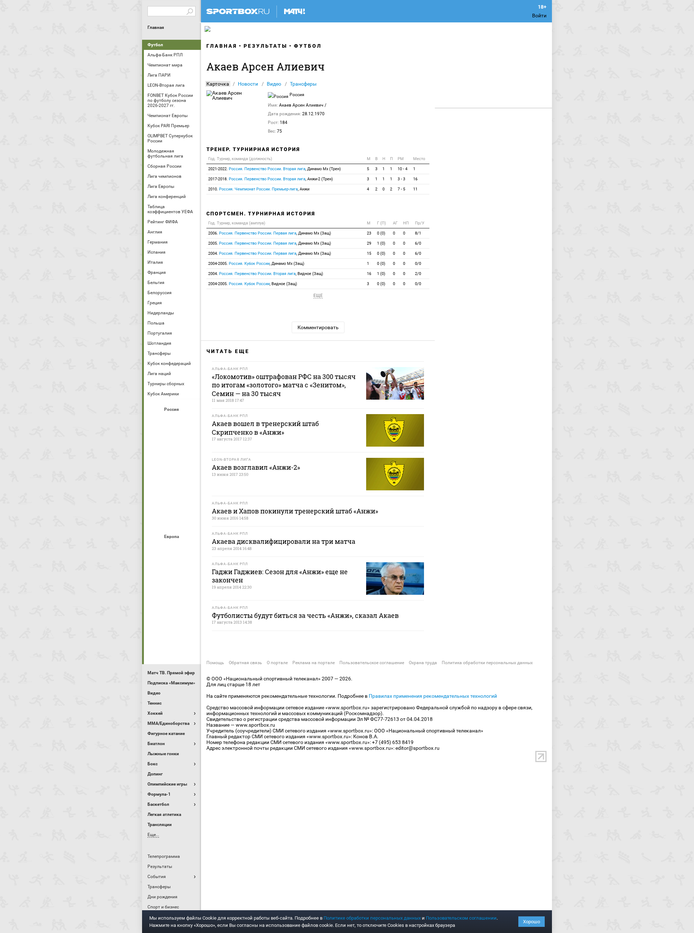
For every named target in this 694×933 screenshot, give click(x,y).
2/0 (418, 273)
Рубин (155, 500)
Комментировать (318, 327)
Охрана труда (423, 663)
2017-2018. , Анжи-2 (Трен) (270, 179)
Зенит (190, 441)
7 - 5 (401, 189)
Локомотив (190, 461)
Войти (539, 15)
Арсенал (155, 549)
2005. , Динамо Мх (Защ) (269, 243)
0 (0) (381, 233)
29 (369, 243)
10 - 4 (402, 169)
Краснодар (155, 461)
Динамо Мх (155, 441)
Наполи (172, 607)
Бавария (190, 549)
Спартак (172, 500)
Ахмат (172, 422)
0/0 (418, 263)
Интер (190, 568)
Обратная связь (245, 663)
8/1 (418, 233)
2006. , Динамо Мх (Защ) (269, 233)
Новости (248, 84)
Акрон (155, 422)
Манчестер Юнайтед (190, 588)
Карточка (217, 84)
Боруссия (172, 568)
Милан (155, 607)
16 (415, 179)
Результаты (265, 46)
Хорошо (531, 921)
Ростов (172, 480)
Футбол (155, 44)
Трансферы (303, 84)
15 (369, 253)
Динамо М (172, 441)
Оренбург (155, 480)
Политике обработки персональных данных (372, 918)
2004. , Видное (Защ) (265, 273)
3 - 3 (401, 179)
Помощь (215, 663)
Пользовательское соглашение (371, 663)
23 (369, 233)
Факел (190, 500)
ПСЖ (190, 607)
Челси (190, 627)
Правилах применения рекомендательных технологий (433, 696)
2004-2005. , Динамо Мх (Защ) (256, 263)
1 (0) (381, 243)
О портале (277, 663)
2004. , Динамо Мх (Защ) (269, 253)
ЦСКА (172, 519)
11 (415, 189)
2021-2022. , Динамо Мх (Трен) (274, 169)
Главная (155, 27)
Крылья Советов (172, 461)
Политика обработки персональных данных (487, 663)
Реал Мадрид (155, 627)
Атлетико (172, 549)
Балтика (190, 422)
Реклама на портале (313, 663)
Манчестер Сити (172, 588)
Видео (274, 84)
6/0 (418, 243)
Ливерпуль (155, 588)
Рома (172, 627)
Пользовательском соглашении (461, 918)
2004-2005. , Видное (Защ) (252, 283)
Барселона (155, 568)
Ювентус (172, 646)
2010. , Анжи (258, 189)
